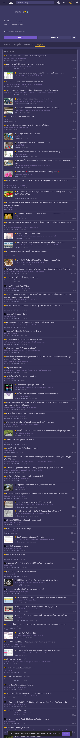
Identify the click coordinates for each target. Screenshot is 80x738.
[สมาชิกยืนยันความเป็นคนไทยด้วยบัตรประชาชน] (25, 12)
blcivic (6, 121)
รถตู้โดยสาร (7, 325)
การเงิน (34, 387)
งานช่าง (35, 227)
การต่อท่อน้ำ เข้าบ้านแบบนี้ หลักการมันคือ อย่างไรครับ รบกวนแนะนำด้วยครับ (42, 162)
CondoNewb (18, 238)
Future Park (7, 333)
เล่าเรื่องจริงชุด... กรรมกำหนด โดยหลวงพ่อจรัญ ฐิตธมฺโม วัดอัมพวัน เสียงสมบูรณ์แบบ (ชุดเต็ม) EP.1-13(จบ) (37, 458)
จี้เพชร (6, 698)
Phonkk (6, 664)
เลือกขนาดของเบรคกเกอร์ (16, 659)
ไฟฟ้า (26, 600)
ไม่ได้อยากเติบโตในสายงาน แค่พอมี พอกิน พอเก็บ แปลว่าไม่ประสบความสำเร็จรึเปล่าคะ (38, 269)
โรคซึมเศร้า (7, 84)
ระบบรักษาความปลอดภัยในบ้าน (20, 696)
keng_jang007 (8, 629)
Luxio (16, 176)
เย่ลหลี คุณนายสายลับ (10, 472)
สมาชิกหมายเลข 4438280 (11, 290)
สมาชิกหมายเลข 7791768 (11, 273)
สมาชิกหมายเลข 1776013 (11, 310)
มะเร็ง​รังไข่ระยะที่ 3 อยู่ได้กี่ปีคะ (17, 286)
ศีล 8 (19, 478)
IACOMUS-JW (19, 167)
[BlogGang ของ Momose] (27, 12)
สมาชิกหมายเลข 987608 (11, 60)
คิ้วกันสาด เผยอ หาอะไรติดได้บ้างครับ (20, 117)
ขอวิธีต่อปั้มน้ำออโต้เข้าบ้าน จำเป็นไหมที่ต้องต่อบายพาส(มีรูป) (39, 152)
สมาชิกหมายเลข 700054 (11, 706)
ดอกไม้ (25, 174)
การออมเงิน (18, 387)
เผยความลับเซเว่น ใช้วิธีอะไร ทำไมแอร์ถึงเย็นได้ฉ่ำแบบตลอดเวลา (40, 243)
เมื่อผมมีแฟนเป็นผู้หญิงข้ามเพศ (17, 728)
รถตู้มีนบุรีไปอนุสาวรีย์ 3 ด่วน (16, 314)
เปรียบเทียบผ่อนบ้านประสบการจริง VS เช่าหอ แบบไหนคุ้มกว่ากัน (40, 73)
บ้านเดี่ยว (51, 539)
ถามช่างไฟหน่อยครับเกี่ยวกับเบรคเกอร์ (20, 668)
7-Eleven (17, 245)
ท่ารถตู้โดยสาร (15, 333)
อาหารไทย (18, 262)
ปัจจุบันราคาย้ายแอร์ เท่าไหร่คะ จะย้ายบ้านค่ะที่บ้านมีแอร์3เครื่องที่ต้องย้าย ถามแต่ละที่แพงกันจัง (38, 224)
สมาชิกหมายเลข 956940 (11, 715)
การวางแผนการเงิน (20, 75)
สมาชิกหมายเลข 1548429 (11, 559)
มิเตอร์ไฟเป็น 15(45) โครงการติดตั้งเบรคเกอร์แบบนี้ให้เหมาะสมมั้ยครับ (42, 615)
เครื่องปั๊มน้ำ (18, 136)
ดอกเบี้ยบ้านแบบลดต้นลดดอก (17, 546)
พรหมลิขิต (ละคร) (9, 58)
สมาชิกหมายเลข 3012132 (11, 95)
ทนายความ (34, 299)
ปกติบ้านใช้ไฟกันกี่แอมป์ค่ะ (16, 710)
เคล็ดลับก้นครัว (36, 262)
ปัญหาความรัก (15, 424)
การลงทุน (28, 75)
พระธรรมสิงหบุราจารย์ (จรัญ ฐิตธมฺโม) (45, 461)
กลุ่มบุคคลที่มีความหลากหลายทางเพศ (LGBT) (39, 730)
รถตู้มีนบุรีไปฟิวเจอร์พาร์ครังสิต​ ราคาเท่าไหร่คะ (23, 331)
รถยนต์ (33, 110)
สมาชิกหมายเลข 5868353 (22, 104)
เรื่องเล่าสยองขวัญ (9, 450)
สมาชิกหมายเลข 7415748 (11, 550)
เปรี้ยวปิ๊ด (17, 218)
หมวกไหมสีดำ (18, 585)
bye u (16, 489)
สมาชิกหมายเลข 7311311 (22, 398)
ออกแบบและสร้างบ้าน (22, 591)
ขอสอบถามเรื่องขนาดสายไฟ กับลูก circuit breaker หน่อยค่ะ (38, 650)
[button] (4, 2)
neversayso (18, 435)
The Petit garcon (20, 638)
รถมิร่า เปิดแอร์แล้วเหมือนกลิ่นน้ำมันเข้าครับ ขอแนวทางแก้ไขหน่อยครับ (32, 90)
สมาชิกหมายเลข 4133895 (11, 86)
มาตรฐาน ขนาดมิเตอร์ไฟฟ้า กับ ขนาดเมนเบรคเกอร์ (25, 589)
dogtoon (17, 611)
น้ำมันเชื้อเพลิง (8, 93)
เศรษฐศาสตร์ (25, 361)
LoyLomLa (18, 78)
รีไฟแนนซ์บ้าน (20, 548)
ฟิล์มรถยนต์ (28, 110)
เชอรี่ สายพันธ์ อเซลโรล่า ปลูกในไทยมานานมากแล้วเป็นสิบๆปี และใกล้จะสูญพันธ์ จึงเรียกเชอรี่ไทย (43, 193)
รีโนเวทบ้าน (7, 696)
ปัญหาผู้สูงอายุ (8, 271)
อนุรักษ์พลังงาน (27, 236)
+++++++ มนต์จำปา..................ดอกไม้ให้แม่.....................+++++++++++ (41, 214)
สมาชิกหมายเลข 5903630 (11, 372)
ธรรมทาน (31, 461)
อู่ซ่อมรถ (6, 308)
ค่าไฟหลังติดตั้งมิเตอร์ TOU (26, 633)
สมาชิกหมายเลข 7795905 (11, 418)
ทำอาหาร (24, 262)
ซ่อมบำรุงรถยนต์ (17, 93)
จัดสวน (17, 174)
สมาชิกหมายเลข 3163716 (11, 335)
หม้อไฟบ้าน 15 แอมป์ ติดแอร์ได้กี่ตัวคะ (20, 685)
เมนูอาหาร (44, 262)
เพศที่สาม (66, 730)
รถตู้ (26, 325)
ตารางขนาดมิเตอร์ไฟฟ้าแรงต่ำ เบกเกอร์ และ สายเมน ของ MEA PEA (41, 598)
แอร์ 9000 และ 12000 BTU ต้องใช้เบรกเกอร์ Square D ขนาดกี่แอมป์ (30, 642)
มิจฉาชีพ (27, 396)
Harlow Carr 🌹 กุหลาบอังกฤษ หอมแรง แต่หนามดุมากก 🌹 (38, 172)
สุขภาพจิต (14, 84)
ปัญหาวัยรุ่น (27, 84)
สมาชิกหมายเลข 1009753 (11, 681)
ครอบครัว (34, 407)
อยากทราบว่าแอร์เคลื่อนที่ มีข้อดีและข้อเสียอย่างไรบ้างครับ (27, 719)
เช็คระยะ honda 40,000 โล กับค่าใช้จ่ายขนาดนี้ (34, 502)
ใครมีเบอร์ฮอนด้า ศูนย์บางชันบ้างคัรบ (20, 440)
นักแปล (29, 67)
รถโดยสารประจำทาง (39, 342)
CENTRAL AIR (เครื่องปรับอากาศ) (32, 93)
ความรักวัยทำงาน (9, 730)
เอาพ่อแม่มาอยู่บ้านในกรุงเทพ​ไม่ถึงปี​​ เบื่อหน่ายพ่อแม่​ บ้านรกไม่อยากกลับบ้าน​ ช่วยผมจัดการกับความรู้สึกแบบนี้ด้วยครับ (36, 404)
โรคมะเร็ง (25, 280)
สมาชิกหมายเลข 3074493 (22, 542)
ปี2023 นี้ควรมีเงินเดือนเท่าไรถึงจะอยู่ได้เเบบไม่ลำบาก (25, 414)
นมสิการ (17, 602)
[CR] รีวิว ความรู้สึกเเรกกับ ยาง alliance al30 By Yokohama (37, 580)
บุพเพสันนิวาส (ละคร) (20, 58)
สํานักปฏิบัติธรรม (15, 470)
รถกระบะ (44, 93)
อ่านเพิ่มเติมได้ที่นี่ (55, 734)
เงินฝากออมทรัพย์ (26, 387)
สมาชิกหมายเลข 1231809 (11, 672)
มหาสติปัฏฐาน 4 (15, 461)
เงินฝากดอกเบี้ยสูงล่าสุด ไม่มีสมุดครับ (30, 385)
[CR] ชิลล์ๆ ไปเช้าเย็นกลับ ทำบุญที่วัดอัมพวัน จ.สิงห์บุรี (36, 485)
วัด (9, 478)
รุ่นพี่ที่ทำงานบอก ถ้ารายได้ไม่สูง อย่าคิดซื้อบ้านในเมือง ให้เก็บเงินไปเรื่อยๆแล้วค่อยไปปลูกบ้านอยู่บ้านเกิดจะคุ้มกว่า (37, 358)
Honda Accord (49, 504)
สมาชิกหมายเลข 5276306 (11, 327)
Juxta (6, 256)
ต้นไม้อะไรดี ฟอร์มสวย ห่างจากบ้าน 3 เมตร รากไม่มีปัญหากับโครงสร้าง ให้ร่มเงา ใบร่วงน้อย (37, 182)
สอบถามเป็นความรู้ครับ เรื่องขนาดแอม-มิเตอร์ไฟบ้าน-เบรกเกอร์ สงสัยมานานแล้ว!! (36, 624)
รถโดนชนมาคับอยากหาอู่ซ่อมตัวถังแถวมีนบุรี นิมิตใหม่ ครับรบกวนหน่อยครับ (34, 306)
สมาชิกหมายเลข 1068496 (11, 723)
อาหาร (29, 262)
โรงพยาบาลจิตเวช (37, 84)
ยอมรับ (66, 734)
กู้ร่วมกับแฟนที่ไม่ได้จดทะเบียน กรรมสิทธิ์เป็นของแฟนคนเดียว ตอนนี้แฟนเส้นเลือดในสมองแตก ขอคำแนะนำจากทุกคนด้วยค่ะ (38, 296)
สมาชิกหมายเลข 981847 (21, 507)
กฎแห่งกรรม (24, 461)
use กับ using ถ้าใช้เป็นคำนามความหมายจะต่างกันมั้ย (25, 64)
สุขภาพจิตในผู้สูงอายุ (10, 407)
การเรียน (38, 370)
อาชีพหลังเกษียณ (39, 271)
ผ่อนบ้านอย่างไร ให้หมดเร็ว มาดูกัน (19, 529)
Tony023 (17, 138)
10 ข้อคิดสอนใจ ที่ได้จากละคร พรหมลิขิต (21, 376)
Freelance (27, 101)
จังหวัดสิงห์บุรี (36, 350)
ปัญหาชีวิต (21, 84)
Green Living (21, 185)
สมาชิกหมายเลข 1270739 (11, 593)
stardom (17, 247)
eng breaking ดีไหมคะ (14, 368)
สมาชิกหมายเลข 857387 (21, 620)
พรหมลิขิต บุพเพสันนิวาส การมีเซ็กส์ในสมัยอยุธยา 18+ (26, 56)
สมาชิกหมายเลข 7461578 (11, 187)
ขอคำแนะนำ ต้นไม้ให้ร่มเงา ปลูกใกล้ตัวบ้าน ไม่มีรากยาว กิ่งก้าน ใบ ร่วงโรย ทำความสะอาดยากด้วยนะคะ (36, 204)
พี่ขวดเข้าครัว (18, 265)
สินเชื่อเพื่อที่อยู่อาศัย (37, 75)
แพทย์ (13, 280)
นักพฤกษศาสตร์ (13, 185)
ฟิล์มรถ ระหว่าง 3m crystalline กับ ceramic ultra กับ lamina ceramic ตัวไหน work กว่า (37, 494)
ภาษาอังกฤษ (7, 67)
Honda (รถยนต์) (19, 504)
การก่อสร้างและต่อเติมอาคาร (44, 245)
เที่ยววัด (27, 487)
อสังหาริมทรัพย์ (8, 361)
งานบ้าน (40, 165)
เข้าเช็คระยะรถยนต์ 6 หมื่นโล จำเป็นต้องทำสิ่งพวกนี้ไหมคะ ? (39, 511)
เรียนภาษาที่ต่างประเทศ (28, 370)
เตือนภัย (22, 396)
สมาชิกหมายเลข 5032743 (11, 301)
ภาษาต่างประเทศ (16, 370)
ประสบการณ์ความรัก (20, 730)
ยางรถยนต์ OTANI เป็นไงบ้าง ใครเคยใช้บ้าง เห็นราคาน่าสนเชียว (29, 563)
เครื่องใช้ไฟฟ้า (33, 165)
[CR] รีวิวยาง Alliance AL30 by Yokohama (21, 572)
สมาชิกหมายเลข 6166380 (11, 344)
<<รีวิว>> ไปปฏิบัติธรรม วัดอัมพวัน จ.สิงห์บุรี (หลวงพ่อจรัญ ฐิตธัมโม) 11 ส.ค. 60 (34, 468)
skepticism (18, 113)
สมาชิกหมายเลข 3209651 (11, 229)
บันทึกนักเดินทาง (19, 487)
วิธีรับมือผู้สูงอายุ (20, 407)
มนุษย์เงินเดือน (23, 271)
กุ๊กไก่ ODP (7, 533)
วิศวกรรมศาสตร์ (19, 600)
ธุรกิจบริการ (50, 101)
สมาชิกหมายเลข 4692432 (11, 69)
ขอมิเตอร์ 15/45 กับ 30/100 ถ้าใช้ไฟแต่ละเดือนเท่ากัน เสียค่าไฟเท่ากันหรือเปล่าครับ (36, 702)
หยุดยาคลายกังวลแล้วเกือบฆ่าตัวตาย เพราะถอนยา (24, 82)
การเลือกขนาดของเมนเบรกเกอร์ (18, 676)
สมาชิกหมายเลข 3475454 (11, 463)
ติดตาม (20, 37)
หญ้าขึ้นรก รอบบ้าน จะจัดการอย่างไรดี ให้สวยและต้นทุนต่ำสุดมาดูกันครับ (43, 431)
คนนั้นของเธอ (8, 130)
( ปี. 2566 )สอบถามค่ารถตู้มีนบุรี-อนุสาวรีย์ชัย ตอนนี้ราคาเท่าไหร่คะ (30, 323)
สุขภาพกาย (19, 280)
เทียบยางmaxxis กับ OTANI (16, 555)
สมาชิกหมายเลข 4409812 (11, 444)
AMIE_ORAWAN (8, 209)
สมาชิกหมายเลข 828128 (21, 156)
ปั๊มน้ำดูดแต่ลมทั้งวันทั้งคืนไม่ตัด (28, 134)
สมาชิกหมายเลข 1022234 (11, 567)
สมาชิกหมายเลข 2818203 (11, 498)
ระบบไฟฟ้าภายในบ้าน (36, 635)
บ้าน (16, 145)
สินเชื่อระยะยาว (44, 539)
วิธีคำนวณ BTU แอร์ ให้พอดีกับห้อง (29, 234)
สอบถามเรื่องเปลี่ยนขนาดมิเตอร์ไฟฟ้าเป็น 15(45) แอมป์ (37, 607)
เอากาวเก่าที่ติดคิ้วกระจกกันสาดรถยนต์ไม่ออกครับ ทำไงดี (38, 108)
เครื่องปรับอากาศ (19, 101)
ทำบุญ (6, 478)
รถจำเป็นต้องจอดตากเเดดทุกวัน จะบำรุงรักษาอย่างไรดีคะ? (27, 125)
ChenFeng (18, 147)
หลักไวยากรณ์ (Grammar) (19, 67)
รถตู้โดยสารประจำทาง (10, 316)
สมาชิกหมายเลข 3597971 (22, 516)
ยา (18, 288)
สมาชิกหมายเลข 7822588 (11, 380)
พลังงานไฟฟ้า (18, 635)
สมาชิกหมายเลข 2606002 (11, 352)
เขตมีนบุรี (30, 325)
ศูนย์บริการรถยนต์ (29, 504)
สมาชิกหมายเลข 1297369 (22, 198)
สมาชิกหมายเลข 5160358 (11, 480)
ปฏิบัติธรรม (7, 470)
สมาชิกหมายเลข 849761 (11, 409)
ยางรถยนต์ (7, 557)
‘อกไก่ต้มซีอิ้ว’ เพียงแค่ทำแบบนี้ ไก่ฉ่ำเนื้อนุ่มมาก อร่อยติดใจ (38, 260)
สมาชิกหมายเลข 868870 (11, 689)
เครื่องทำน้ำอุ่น (39, 653)
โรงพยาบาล (7, 280)
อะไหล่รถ (19, 557)
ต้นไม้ (20, 174)
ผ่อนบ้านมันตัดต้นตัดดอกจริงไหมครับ (30, 537)
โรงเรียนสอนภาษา (46, 370)
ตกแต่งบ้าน (17, 227)
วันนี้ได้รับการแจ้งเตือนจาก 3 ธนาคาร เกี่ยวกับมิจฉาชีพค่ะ (38, 394)
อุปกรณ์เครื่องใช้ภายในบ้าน (38, 101)
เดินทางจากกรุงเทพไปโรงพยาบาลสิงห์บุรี (21, 348)
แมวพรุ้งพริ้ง (7, 426)
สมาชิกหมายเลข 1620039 (11, 646)
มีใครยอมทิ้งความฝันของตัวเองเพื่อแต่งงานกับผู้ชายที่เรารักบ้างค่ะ (30, 422)
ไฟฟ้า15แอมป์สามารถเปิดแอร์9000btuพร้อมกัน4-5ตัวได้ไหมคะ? (29, 693)
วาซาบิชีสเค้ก (8, 524)
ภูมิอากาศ (33, 245)
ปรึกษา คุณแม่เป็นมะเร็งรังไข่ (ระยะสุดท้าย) (22, 277)
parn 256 (17, 389)
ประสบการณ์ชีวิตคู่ (34, 424)
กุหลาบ (30, 174)
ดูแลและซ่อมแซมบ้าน (24, 154)
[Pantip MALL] (70, 2)
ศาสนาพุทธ (7, 461)
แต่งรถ (38, 110)
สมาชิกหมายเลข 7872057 (11, 363)
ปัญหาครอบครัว (24, 424)
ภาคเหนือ (29, 350)
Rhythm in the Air (9, 452)
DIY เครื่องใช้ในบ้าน (23, 165)
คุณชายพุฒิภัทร (8, 282)
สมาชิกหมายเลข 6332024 (11, 318)
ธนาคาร (6, 254)
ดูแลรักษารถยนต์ (52, 93)
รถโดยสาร (36, 325)
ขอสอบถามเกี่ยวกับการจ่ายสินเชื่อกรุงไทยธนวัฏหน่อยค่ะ (26, 251)
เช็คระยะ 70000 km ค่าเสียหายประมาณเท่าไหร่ (23, 520)
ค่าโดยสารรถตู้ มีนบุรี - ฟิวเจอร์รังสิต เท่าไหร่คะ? (24, 340)
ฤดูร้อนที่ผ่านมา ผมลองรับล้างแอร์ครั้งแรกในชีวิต (34, 99)
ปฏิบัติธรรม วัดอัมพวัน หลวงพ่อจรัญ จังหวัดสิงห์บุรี (24, 476)
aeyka (16, 655)
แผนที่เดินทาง (14, 350)
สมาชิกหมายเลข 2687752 (11, 576)
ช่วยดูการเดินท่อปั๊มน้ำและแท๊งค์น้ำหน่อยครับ (33, 143)
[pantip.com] (11, 2)
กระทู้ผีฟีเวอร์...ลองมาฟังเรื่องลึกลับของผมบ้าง (22, 448)
